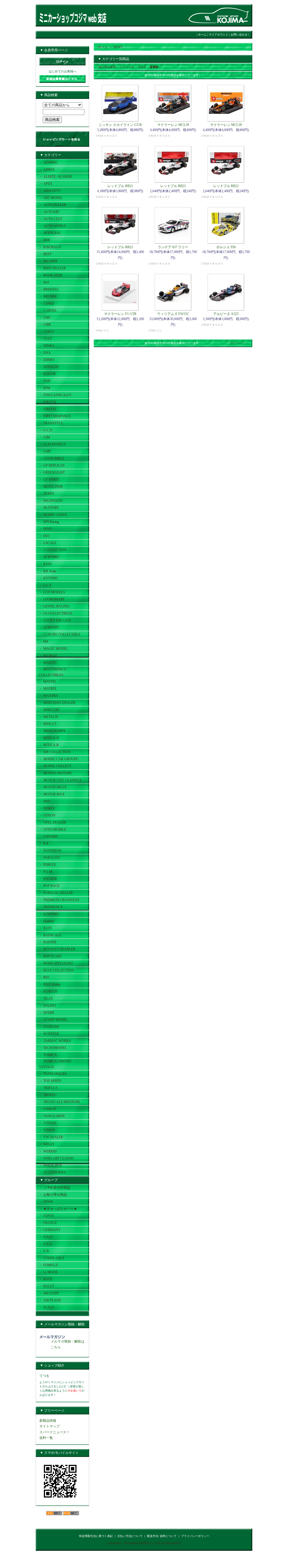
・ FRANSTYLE (51, 423)
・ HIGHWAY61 (51, 501)
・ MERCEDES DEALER (57, 703)
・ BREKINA (48, 289)
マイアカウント (218, 34)
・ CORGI (46, 332)
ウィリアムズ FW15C (173, 314)
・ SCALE (46, 1307)
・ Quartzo (46, 921)
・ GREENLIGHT (52, 472)
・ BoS (44, 282)
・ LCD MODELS (52, 592)
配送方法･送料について (162, 1536)
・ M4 (43, 642)
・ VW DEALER (51, 1137)
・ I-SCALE (47, 543)
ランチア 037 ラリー (173, 247)
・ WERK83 (48, 1151)
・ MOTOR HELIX (53, 787)
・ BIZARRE (48, 261)
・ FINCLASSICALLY (55, 395)
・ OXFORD (48, 836)
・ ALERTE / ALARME (55, 177)
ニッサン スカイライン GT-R (120, 125)
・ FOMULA (48, 1265)
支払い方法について (130, 1536)
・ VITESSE (48, 1123)
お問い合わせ (239, 34)
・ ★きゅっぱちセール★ (58, 1209)
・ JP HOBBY (49, 557)
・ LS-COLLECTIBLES (56, 613)
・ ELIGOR (47, 374)
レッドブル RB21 (120, 186)
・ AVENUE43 (49, 233)
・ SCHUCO (48, 991)
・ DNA (45, 353)
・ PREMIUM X (51, 907)
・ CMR (45, 325)
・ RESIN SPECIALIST (56, 963)
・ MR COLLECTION (55, 752)
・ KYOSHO (48, 578)
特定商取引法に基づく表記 (96, 1536)
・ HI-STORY (49, 508)
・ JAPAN (46, 1216)
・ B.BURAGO (50, 247)
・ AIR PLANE (50, 1300)
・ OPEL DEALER (52, 822)
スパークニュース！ (54, 1432)
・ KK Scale (47, 571)
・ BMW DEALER (52, 268)
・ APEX (45, 184)
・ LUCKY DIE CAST (55, 620)
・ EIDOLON (48, 367)
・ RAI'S (45, 928)
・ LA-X (45, 585)
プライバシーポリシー (195, 1536)
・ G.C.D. (46, 430)
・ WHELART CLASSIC (56, 1158)
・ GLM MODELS (52, 444)
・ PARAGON (49, 858)
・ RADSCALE (50, 935)
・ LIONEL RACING (54, 606)
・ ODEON (47, 815)
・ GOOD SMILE (51, 458)
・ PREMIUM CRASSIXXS (59, 900)
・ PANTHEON (50, 851)
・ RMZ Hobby (50, 984)
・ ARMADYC (50, 191)
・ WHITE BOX (50, 1165)
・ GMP (45, 451)
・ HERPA (46, 494)
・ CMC (45, 318)
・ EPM (44, 388)
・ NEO (44, 801)
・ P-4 (43, 844)
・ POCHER (48, 879)
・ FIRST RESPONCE (55, 416)
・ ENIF (45, 381)
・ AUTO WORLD (52, 226)
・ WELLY (47, 1144)
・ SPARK (46, 1013)
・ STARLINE (49, 1027)
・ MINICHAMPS (52, 731)
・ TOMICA (48, 1055)
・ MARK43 (48, 656)
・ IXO (44, 536)
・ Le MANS (48, 1272)
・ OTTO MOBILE (52, 829)
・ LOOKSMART (51, 599)
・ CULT (45, 339)
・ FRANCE (48, 1223)
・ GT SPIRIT (49, 480)
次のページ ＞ (239, 75)
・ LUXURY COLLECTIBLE (59, 634)
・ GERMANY (50, 1230)
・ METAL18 (48, 717)
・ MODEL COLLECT (55, 766)
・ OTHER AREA (51, 1258)
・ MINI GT (48, 724)
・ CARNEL (48, 310)
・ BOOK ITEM (50, 275)
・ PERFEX (47, 865)
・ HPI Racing (49, 522)
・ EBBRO (47, 360)
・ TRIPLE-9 (48, 1088)
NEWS (118, 47)
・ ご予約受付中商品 (54, 1188)
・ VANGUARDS (52, 1116)
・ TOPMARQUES (53, 1074)
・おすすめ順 (125, 66)
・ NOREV (47, 808)
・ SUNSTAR (49, 1034)
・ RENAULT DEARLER (57, 949)
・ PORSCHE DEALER (56, 893)
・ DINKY (47, 346)
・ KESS (45, 564)
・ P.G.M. (46, 872)
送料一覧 (46, 1438)
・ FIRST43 (47, 409)
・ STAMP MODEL (53, 1020)
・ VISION (47, 1130)
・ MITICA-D (49, 738)
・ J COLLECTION (53, 550)
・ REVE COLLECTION (56, 970)
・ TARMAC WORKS (55, 1041)
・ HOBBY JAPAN (53, 515)
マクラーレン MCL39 (173, 125)
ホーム (202, 34)
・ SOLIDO (47, 1006)
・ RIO (44, 977)
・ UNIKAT (47, 1109)
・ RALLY (46, 1286)
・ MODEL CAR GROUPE (58, 759)
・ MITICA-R (49, 745)
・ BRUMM (48, 296)
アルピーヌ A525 (225, 314)
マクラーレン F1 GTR (120, 314)
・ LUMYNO (48, 627)
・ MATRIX (48, 689)
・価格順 (140, 66)
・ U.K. (44, 1251)
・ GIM (44, 437)
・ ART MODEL (51, 198)
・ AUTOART (49, 212)
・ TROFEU (48, 1095)
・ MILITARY (49, 1293)
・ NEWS (46, 1202)
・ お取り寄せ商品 (53, 1195)
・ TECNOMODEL (53, 1048)
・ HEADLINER (51, 487)
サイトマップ (49, 1426)
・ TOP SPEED (50, 1081)
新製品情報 (47, 1421)
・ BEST (45, 254)
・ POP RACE (49, 886)
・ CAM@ (46, 303)
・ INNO (45, 529)
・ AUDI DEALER (52, 205)
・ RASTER (47, 942)
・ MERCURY (49, 710)
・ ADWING (48, 163)
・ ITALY (46, 1237)
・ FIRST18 (47, 402)
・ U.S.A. (46, 1244)
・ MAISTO (48, 663)
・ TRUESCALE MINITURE (59, 1102)
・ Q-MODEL (49, 914)
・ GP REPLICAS (52, 465)
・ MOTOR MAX (52, 794)
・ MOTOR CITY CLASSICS (60, 780)
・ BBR (44, 240)
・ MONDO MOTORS (55, 773)
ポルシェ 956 (226, 247)
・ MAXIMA (48, 696)
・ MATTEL (48, 682)
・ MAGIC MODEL (53, 649)
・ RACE (45, 1279)
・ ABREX (47, 170)
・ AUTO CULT (50, 219)
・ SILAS (46, 999)
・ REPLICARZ (50, 956)
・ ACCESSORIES (52, 1172)
